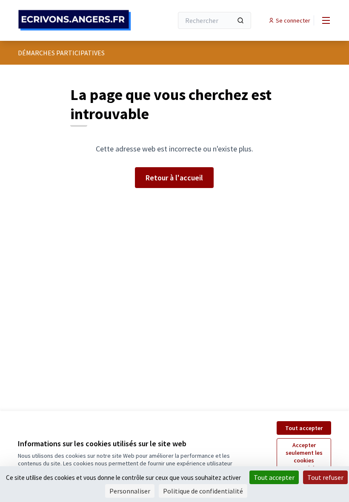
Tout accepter (304, 428)
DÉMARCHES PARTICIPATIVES (61, 52)
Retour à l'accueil (174, 178)
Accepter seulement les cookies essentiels (304, 456)
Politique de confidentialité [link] (203, 491)
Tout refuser (325, 477)
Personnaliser (129, 491)
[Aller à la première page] (74, 20)
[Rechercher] (240, 20)
